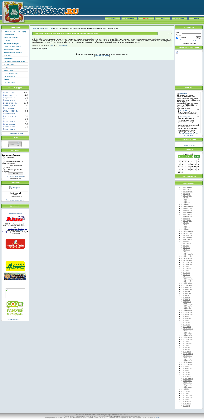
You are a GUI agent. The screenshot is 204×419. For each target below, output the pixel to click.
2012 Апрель (187, 318)
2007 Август (187, 204)
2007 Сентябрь (188, 206)
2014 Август (187, 376)
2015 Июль (186, 391)
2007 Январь (187, 189)
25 (185, 169)
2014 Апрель (187, 368)
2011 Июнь (186, 297)
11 (185, 164)
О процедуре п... (10, 106)
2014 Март (186, 366)
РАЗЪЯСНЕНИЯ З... (11, 95)
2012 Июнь (186, 322)
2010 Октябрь (187, 281)
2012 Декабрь (187, 335)
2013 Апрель (187, 343)
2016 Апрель (187, 401)
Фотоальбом (179, 18)
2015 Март (186, 389)
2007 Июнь (186, 200)
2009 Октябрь (187, 256)
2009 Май (186, 245)
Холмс (52, 45)
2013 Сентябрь (188, 354)
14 (195, 164)
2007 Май (186, 198)
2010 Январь (187, 262)
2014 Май (186, 370)
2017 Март (186, 406)
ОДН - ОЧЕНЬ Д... (10, 103)
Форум (145, 18)
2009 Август (187, 252)
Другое (8, 167)
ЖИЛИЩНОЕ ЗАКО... (11, 116)
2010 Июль (186, 275)
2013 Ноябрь (187, 358)
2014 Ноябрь (187, 383)
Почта (163, 18)
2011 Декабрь (187, 310)
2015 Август (187, 393)
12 (189, 164)
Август (46, 28)
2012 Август (187, 327)
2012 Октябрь (187, 331)
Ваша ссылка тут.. (15, 319)
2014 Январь (187, 362)
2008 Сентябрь (188, 231)
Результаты (10, 176)
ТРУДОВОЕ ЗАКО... (11, 111)
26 (189, 169)
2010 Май (186, 270)
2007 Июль (186, 202)
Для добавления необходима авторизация (189, 134)
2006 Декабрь (187, 187)
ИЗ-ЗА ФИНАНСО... (11, 108)
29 (198, 169)
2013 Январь (187, 337)
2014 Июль (186, 374)
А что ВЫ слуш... (10, 124)
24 (182, 169)
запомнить (182, 37)
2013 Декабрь (187, 360)
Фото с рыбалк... (10, 127)
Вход (107, 56)
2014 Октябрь (187, 381)
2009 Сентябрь (188, 254)
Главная (35, 28)
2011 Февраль (187, 289)
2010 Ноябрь (187, 283)
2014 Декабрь (187, 385)
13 (192, 164)
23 (179, 169)
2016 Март (186, 399)
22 (198, 167)
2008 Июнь (186, 225)
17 (182, 167)
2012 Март (186, 316)
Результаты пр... (10, 100)
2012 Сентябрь (188, 329)
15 (198, 164)
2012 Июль (186, 324)
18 (185, 167)
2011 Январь (187, 287)
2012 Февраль (187, 314)
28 (195, 169)
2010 (41, 28)
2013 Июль (186, 349)
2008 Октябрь (187, 233)
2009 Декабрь (187, 260)
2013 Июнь (186, 347)
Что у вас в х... (9, 119)
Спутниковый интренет (14, 165)
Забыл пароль (184, 40)
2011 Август (187, 302)
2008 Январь (187, 214)
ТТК (7, 159)
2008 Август (187, 229)
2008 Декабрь (187, 237)
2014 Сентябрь (188, 379)
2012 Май (186, 320)
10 (182, 164)
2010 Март (186, 266)
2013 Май (186, 345)
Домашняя (112, 18)
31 (182, 172)
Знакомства (129, 18)
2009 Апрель (187, 243)
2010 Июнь (186, 273)
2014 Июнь (186, 372)
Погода (196, 18)
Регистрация (99, 56)
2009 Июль (186, 250)
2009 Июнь (186, 248)
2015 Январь (187, 387)
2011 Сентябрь (188, 304)
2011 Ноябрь (187, 308)
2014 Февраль (187, 364)
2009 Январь (187, 239)
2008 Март (186, 218)
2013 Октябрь (187, 356)
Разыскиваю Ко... (10, 129)
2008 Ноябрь (187, 235)
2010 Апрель (187, 268)
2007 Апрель (187, 196)
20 (192, 167)
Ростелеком (10, 157)
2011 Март (186, 291)
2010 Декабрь (187, 285)
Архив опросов (19, 176)
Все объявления (189, 145)
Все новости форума (15, 133)
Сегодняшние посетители (15, 200)
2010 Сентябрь (188, 279)
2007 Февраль (187, 191)
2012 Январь (187, 312)
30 (179, 172)
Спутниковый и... (10, 98)
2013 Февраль (187, 339)
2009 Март (186, 241)
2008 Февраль (187, 216)
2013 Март (186, 341)
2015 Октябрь (187, 395)
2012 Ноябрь (187, 333)
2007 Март (186, 194)
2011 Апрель (187, 293)
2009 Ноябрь (187, 258)
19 (189, 167)
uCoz (157, 417)
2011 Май (186, 295)
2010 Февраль (187, 264)
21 (195, 167)
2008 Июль (186, 227)
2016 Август (187, 403)
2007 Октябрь (187, 208)
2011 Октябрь (187, 306)
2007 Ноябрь (187, 210)
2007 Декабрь (187, 212)
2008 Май (186, 223)
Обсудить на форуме (61, 45)
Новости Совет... (10, 92)
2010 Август (187, 277)
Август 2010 (189, 154)
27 (192, 169)
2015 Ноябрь (187, 397)
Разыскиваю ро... (10, 121)
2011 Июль (186, 300)
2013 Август (187, 351)
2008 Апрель (187, 221)
